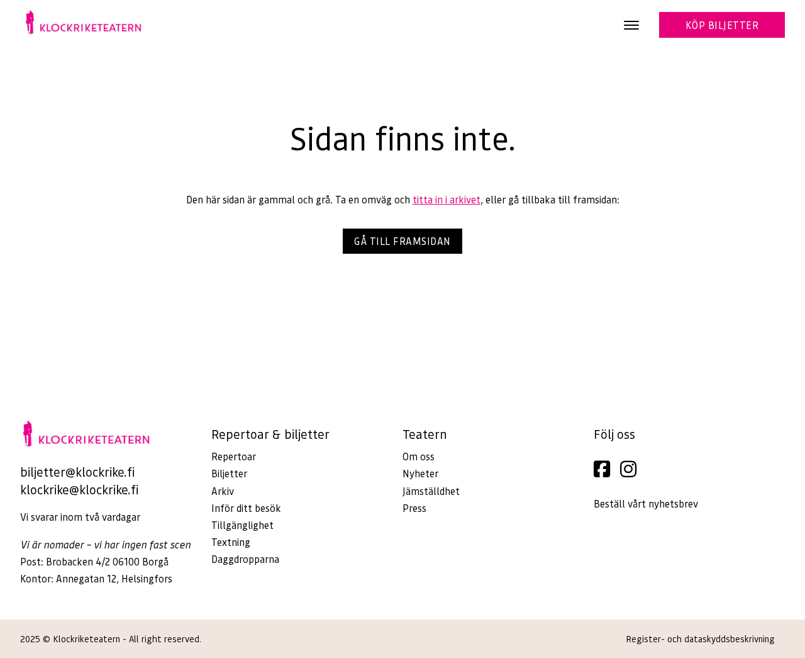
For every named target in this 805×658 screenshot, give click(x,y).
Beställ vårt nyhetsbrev (646, 503)
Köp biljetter (722, 24)
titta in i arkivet (446, 199)
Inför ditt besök (246, 507)
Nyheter (420, 473)
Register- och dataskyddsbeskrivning (700, 638)
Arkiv (222, 490)
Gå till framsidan (402, 240)
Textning (230, 541)
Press (414, 507)
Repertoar (233, 456)
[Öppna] (631, 25)
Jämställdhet (431, 490)
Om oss (418, 456)
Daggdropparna (245, 558)
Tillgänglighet (242, 524)
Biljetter (229, 473)
